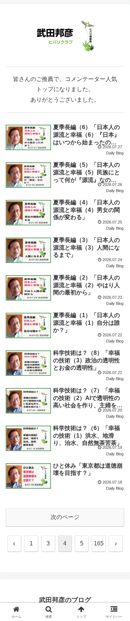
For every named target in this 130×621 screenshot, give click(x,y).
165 (99, 543)
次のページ (65, 517)
